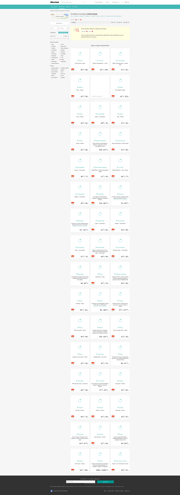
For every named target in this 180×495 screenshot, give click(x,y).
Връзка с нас (116, 2)
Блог (108, 2)
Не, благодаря (102, 22)
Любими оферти (99, 2)
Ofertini (54, 2)
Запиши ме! (100, 19)
